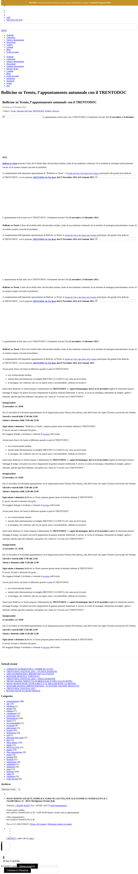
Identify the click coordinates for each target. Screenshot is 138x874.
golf (8, 735)
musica (9, 750)
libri (8, 740)
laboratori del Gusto (24, 111)
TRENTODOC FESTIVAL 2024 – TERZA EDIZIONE (30, 679)
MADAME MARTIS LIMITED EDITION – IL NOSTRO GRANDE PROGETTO (42, 686)
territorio (55, 111)
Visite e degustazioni (15, 40)
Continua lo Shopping (17, 870)
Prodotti (48, 111)
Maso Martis (11, 742)
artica (31, 838)
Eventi (13, 111)
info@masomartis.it (58, 805)
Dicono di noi (12, 69)
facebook (10, 81)
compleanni (11, 713)
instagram (10, 78)
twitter (9, 83)
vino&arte (10, 776)
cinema (9, 711)
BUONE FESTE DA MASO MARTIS (23, 691)
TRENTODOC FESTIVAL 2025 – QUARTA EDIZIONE (31, 671)
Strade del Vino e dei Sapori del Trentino (83, 173)
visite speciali (12, 779)
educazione (11, 728)
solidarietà (10, 764)
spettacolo (10, 767)
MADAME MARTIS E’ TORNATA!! (23, 676)
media (9, 745)
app (8, 86)
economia (10, 725)
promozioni (11, 762)
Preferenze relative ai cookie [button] (60, 824)
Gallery (9, 45)
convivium (10, 716)
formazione (11, 733)
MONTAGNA (38, 111)
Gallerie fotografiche (15, 66)
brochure (46, 434)
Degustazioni (12, 718)
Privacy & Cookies (38, 824)
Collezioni (10, 37)
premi (8, 754)
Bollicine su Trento (9, 164)
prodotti (9, 757)
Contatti (9, 47)
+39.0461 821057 (22, 805)
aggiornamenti (12, 701)
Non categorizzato (14, 752)
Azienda (10, 35)
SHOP (4, 30)
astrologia (10, 706)
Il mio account (12, 52)
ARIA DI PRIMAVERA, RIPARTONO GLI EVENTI (30, 674)
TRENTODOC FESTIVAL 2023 (20, 688)
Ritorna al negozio (27, 866)
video (8, 774)
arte (8, 704)
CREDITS (11, 838)
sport (8, 769)
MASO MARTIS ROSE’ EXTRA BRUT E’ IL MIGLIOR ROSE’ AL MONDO (41, 683)
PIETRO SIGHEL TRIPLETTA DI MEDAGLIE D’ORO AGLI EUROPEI (39, 681)
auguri (9, 708)
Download (10, 42)
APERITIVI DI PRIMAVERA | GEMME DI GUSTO (29, 669)
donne (9, 721)
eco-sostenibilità (13, 723)
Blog (8, 49)
